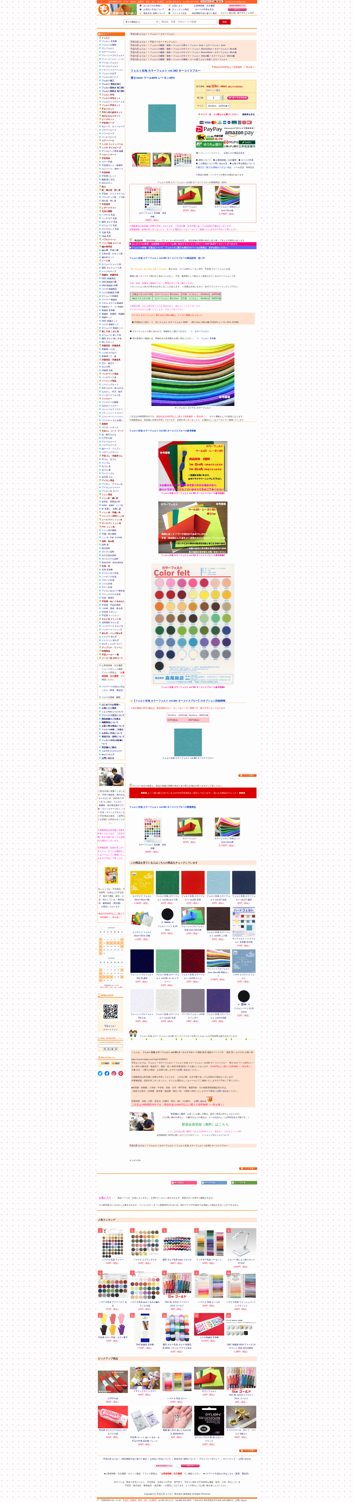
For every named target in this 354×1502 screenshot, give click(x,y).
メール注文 (239, 167)
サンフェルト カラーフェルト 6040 (171, 322)
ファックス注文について (113, 715)
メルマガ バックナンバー (112, 751)
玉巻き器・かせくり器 (112, 253)
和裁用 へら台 (108, 349)
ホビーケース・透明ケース (112, 169)
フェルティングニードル (113, 102)
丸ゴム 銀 (106, 470)
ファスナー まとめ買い (112, 420)
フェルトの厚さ (180, 45)
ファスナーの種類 (110, 402)
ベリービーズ (108, 133)
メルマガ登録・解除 (111, 697)
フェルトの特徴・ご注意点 (112, 729)
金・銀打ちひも (109, 434)
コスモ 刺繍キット (110, 324)
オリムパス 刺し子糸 (111, 335)
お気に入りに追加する (209, 153)
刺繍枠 (113, 314)
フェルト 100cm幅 (200, 56)
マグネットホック (110, 427)
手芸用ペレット (109, 176)
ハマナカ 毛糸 (108, 215)
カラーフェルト (109, 52)
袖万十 (111, 363)
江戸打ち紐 (107, 438)
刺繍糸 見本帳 (108, 310)
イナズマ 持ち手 (109, 637)
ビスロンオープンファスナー (112, 417)
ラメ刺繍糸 (118, 307)
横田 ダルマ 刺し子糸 (112, 338)
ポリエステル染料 (110, 559)
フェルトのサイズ (181, 49)
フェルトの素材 (180, 59)
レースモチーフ (109, 271)
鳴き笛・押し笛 (109, 201)
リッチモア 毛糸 (109, 218)
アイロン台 (117, 484)
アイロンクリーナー (111, 487)
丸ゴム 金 (106, 466)
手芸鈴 (105, 193)
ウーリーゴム (108, 473)
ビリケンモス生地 (110, 573)
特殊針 (104, 505)
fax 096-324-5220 (183, 1500)
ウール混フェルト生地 (200, 59)
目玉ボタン (107, 183)
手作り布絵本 (108, 795)
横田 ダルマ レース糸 (112, 268)
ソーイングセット (110, 384)
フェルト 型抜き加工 (111, 84)
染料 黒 (105, 544)
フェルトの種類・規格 (160, 45)
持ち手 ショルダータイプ (112, 644)
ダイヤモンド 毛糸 (110, 229)
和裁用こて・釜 (109, 356)
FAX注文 (250, 167)
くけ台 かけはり (109, 352)
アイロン (106, 484)
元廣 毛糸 (106, 232)
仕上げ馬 (106, 367)
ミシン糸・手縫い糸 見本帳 (112, 537)
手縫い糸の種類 (109, 534)
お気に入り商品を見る (234, 153)
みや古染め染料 (109, 555)
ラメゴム (106, 463)
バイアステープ (109, 445)
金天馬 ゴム (107, 477)
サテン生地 (107, 587)
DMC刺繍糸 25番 (110, 285)
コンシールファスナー (112, 409)
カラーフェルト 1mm (216, 45)
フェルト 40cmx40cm (202, 52)
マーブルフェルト (110, 66)
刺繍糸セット (107, 307)
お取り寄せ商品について (113, 726)
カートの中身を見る (204, 9)
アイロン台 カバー (110, 491)
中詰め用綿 (115, 605)
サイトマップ (108, 754)
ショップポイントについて (112, 712)
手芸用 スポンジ (109, 612)
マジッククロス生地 (111, 594)
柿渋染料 (106, 548)
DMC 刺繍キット (110, 321)
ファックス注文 (179, 13)
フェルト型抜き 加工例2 (113, 91)
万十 (104, 363)
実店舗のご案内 (109, 747)
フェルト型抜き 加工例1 (113, 87)
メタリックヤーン (110, 452)
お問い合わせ (108, 758)
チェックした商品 (180, 9)
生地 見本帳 (107, 569)
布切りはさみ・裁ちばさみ (112, 388)
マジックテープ (109, 809)
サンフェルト (108, 48)
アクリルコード (109, 441)
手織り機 (114, 250)
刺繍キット (107, 317)
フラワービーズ (109, 130)
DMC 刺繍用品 (108, 278)
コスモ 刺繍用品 (109, 289)
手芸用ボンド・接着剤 (112, 165)
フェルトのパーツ (110, 77)
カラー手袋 (107, 161)
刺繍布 (105, 314)
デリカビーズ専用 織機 (112, 151)
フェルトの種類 (109, 45)
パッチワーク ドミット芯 (112, 630)
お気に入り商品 (109, 708)
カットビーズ (118, 126)
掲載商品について (110, 722)
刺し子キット (108, 342)
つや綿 (105, 608)
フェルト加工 (108, 80)
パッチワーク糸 (109, 377)
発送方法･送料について (154, 13)
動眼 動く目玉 (108, 179)
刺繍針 (111, 505)
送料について (204, 160)
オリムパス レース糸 (111, 264)
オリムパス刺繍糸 (110, 296)
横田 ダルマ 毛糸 (109, 222)
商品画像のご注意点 (111, 719)
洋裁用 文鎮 (107, 370)
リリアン (116, 448)
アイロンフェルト (110, 62)
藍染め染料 (106, 562)
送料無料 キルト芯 (110, 622)
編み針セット (108, 257)
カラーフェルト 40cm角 (225, 52)
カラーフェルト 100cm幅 (223, 56)
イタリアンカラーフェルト (112, 70)
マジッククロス (113, 812)
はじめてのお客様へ (152, 5)
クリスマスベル (117, 193)
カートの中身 (247, 160)
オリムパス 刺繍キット (112, 328)
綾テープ (106, 448)
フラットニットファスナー (112, 413)
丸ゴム (113, 459)
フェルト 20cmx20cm (202, 49)
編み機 (105, 250)
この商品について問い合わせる (212, 163)
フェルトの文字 (109, 73)
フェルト (118, 802)
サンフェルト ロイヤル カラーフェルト (193, 408)
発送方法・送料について (113, 736)
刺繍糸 (102, 805)
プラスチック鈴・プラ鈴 (113, 197)
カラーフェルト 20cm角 (225, 49)
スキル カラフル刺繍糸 (112, 303)
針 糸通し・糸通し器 (111, 509)
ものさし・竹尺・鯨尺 (112, 391)
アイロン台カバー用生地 (113, 591)
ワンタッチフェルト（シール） (113, 59)
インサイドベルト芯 (111, 395)
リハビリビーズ (109, 137)
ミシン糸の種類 (109, 530)
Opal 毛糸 (106, 236)
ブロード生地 (108, 580)
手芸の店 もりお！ (139, 42)
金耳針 (105, 501)
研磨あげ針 (115, 501)
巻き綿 (119, 608)
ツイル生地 (107, 583)
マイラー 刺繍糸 (109, 299)
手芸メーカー (156, 42)
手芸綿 (105, 605)
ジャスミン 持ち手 (110, 640)
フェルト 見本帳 (109, 41)
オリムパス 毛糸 (109, 225)
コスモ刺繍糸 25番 (110, 292)
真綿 (112, 608)
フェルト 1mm (196, 45)
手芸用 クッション (110, 615)
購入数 (200, 98)
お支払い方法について (153, 9)
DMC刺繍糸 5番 (109, 282)
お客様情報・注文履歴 (204, 5)
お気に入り (177, 5)
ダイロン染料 (108, 552)
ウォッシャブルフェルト (113, 55)
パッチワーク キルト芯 (112, 626)
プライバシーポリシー (209, 1459)
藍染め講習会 (118, 562)
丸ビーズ (106, 126)
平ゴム (105, 459)
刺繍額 (121, 314)
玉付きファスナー (110, 406)
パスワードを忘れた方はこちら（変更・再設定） (227, 1473)
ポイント (245, 13)
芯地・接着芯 (108, 598)
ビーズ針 (119, 505)
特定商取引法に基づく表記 (204, 13)
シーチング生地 (109, 576)
